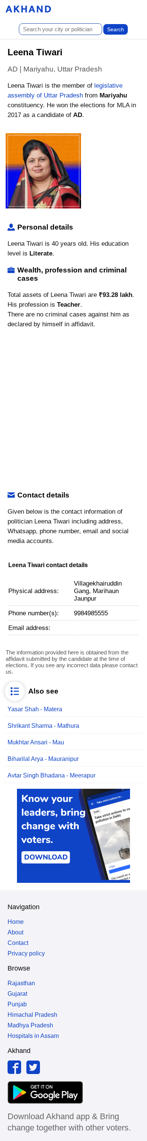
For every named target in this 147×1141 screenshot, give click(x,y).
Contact (18, 943)
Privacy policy (26, 953)
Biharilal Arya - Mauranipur (43, 759)
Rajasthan (21, 983)
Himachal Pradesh (32, 1015)
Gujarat (17, 993)
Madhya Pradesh (30, 1025)
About (15, 932)
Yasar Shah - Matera (35, 709)
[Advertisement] (73, 410)
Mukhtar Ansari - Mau (36, 742)
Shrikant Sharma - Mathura (43, 726)
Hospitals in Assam (33, 1036)
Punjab (17, 1004)
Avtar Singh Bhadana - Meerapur (51, 775)
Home (16, 922)
